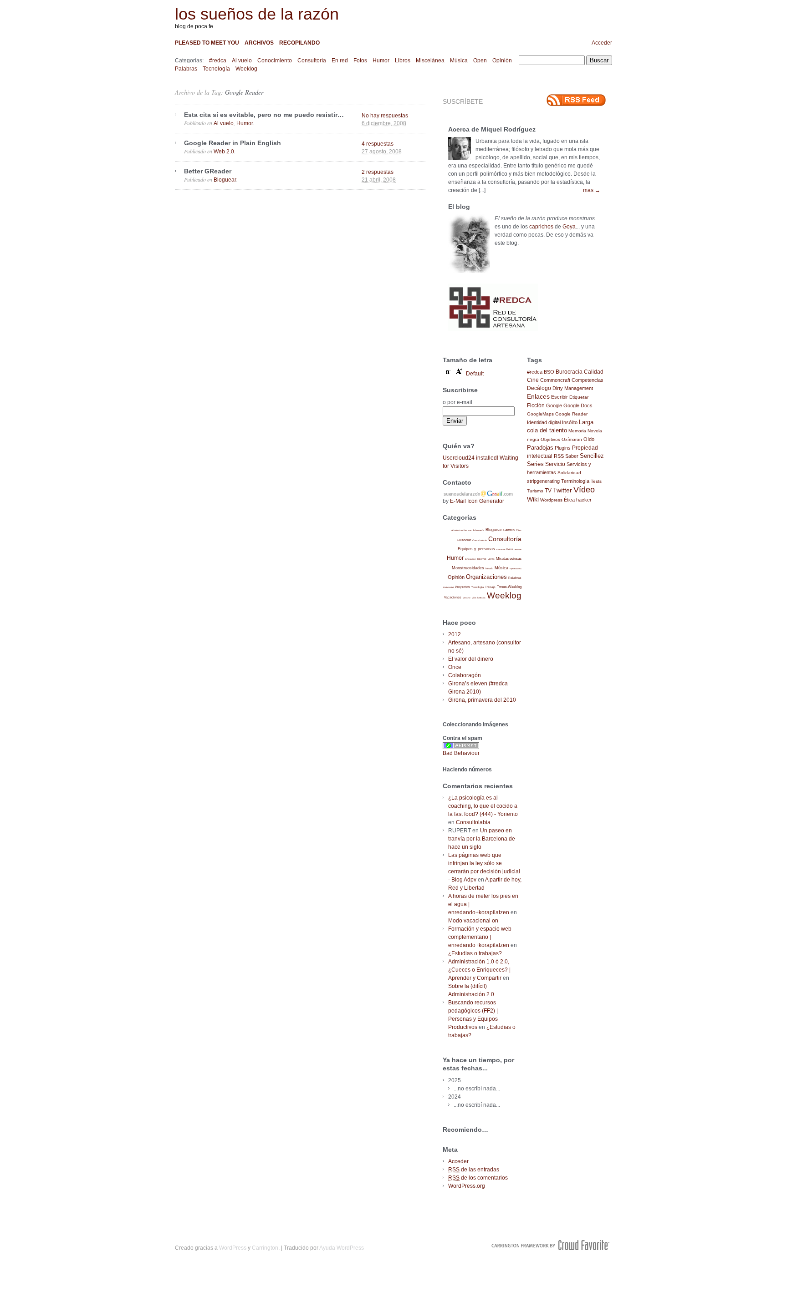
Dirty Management (572, 388)
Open (480, 60)
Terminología (575, 481)
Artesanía (478, 530)
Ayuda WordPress (341, 1248)
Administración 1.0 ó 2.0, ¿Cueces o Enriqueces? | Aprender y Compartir (479, 969)
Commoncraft (555, 380)
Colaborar (464, 540)
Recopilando (299, 43)
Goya (569, 226)
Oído (588, 439)
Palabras (186, 69)
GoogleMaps (540, 413)
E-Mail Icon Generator (477, 501)
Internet (481, 558)
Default (475, 373)
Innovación (470, 559)
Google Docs (578, 405)
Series (535, 464)
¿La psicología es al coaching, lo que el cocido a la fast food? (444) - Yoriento (483, 806)
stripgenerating (543, 481)
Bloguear (225, 180)
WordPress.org (466, 1186)
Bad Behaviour (461, 753)
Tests (596, 481)
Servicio (555, 464)
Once (454, 667)
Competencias (587, 380)
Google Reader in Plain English (232, 143)
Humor (381, 60)
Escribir (559, 397)
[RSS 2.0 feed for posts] (576, 100)
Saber (571, 456)
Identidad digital (544, 422)
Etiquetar (578, 397)
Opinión (502, 60)
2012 (454, 634)
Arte (469, 530)
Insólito (569, 422)
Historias (518, 549)
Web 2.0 (224, 151)
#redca (217, 60)
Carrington (265, 1248)
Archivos (259, 43)
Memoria (577, 430)
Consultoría (311, 60)
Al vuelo (242, 60)
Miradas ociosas (508, 559)
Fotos (360, 60)
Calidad (593, 372)
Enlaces (538, 396)
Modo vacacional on (473, 920)
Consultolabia (473, 822)
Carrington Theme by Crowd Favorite (550, 1245)
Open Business (515, 568)
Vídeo (584, 489)
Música (459, 60)
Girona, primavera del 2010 (482, 700)
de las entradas (473, 1169)
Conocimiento (274, 60)
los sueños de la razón (257, 14)
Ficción (536, 405)
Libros (402, 60)
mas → (591, 190)
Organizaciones (486, 576)
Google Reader (244, 92)
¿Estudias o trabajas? (475, 953)
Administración (459, 530)
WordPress (232, 1248)
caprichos (541, 226)
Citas (518, 530)
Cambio (509, 530)
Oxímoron (572, 439)
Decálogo (539, 388)
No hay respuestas (385, 115)
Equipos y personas (476, 548)
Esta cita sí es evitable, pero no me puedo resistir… (264, 114)
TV (548, 490)
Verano (466, 598)
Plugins (563, 448)
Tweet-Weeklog (509, 587)
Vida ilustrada (478, 598)
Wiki (533, 499)
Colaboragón (464, 675)
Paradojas (540, 447)
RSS (559, 456)
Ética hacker (578, 499)
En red (340, 60)
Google (554, 405)
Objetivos (550, 439)
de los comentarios (478, 1178)
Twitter (562, 490)
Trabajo (490, 586)
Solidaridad (569, 472)
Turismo (535, 490)
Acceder (602, 43)
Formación (500, 549)
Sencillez (592, 455)
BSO (549, 372)
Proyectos (462, 586)
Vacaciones (452, 597)
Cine (533, 380)
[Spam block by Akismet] (461, 747)
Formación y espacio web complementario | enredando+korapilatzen (479, 937)
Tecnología (216, 69)
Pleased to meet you (207, 43)
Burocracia (569, 372)
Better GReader (207, 171)
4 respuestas (378, 144)
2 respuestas (378, 172)
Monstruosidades (468, 568)
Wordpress (551, 499)
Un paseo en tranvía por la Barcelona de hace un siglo (481, 838)
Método (489, 568)
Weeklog (246, 69)
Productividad (448, 587)
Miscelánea (430, 60)
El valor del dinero (470, 659)
